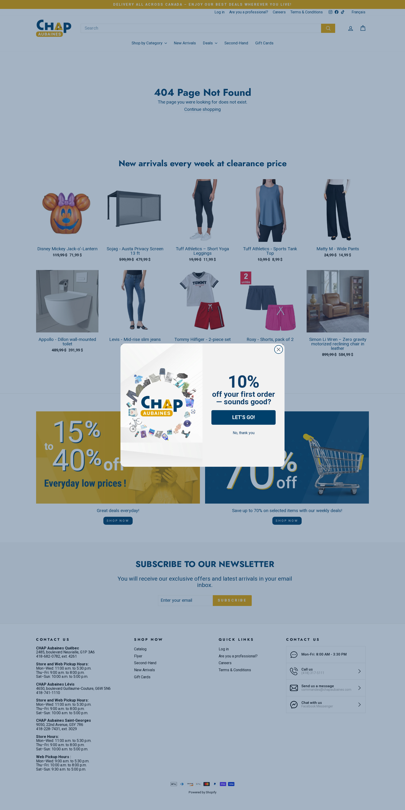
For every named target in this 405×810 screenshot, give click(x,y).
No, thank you (244, 433)
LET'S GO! (243, 417)
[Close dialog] (278, 349)
